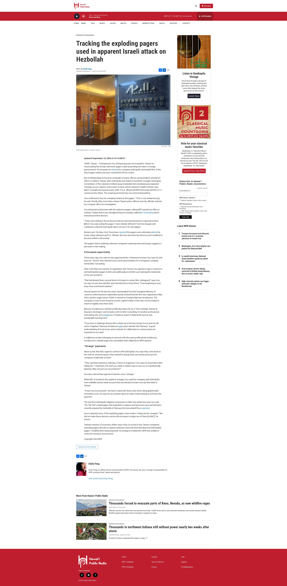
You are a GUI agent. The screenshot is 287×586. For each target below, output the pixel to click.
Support (184, 562)
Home (76, 23)
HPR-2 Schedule (127, 567)
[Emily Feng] (81, 469)
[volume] (83, 16)
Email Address (185, 191)
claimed (114, 169)
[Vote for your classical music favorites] (194, 122)
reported (123, 232)
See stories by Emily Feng (101, 478)
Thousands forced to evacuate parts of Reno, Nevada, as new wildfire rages (159, 503)
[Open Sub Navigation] (88, 23)
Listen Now (194, 96)
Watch (123, 23)
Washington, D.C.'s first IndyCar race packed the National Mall (196, 247)
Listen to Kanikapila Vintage (194, 75)
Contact (154, 557)
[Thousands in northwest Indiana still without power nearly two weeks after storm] (91, 531)
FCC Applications (187, 567)
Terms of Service (157, 562)
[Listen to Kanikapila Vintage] (194, 52)
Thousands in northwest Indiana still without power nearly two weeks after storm (159, 529)
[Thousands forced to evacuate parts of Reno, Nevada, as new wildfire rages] (91, 507)
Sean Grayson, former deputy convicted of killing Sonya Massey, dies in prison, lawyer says (196, 271)
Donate (207, 6)
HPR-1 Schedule (127, 562)
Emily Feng (87, 69)
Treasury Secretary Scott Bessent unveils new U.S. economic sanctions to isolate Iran (195, 236)
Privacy (154, 567)
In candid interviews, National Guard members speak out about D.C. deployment (195, 258)
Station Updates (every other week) (193, 200)
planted (154, 232)
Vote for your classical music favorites (194, 145)
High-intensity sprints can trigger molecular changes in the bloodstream (195, 283)
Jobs (183, 557)
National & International (85, 35)
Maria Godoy (113, 507)
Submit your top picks (194, 171)
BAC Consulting (146, 212)
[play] (77, 16)
